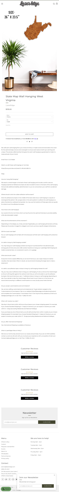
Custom (3, 444)
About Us (4, 451)
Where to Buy (5, 442)
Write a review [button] (29, 357)
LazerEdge (10, 105)
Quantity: (8, 125)
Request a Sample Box (7, 446)
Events (3, 449)
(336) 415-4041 (5, 469)
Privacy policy (5, 458)
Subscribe (47, 422)
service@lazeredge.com (8, 466)
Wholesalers (4, 453)
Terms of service (6, 456)
